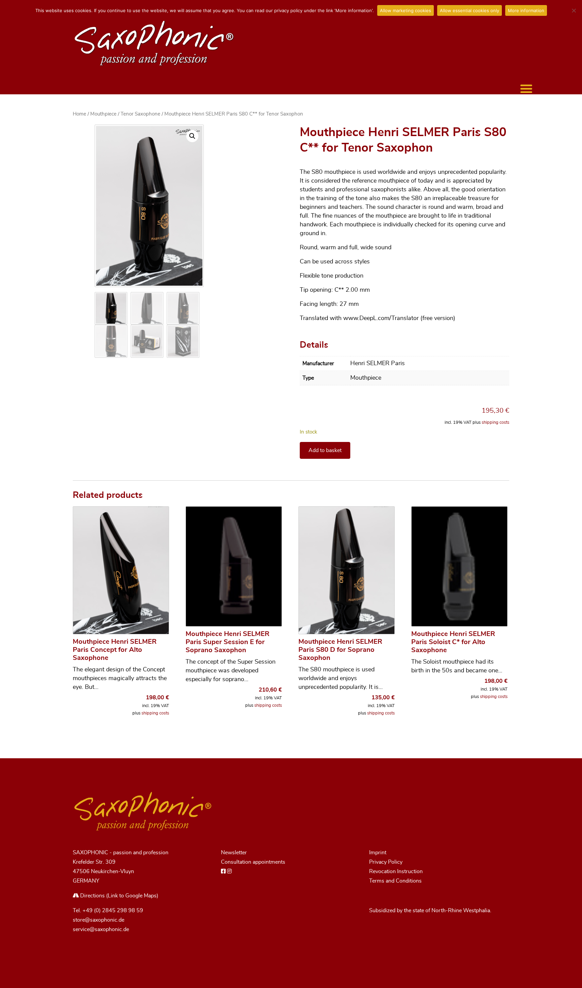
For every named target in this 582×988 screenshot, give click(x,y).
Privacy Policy (385, 862)
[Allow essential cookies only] (573, 10)
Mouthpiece (103, 114)
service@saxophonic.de (101, 929)
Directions (92, 895)
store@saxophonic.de (98, 920)
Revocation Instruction (396, 871)
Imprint (377, 852)
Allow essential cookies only (469, 10)
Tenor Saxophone (140, 114)
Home (79, 114)
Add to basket (325, 450)
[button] (192, 136)
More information (526, 10)
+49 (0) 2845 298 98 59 (113, 910)
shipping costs (495, 422)
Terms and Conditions (395, 881)
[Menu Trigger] (526, 88)
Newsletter (234, 852)
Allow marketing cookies (405, 10)
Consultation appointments (253, 862)
